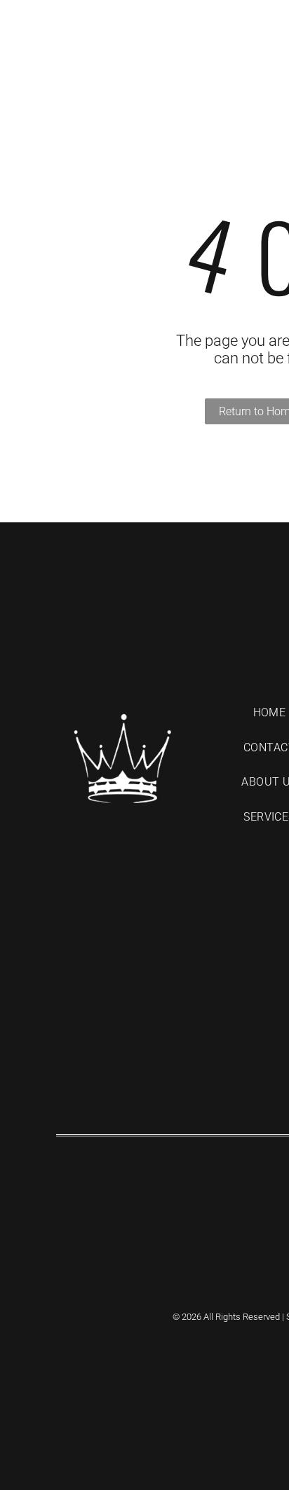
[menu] (268, 21)
